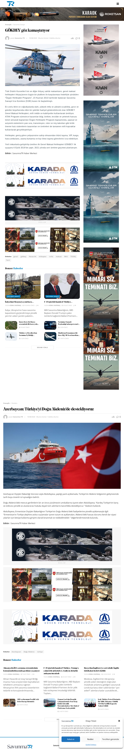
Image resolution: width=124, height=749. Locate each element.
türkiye (40, 652)
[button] (119, 721)
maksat (59, 256)
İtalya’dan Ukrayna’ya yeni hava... (19, 302)
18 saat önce (67, 305)
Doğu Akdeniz (29, 652)
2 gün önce (63, 327)
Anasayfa (8, 25)
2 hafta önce (23, 705)
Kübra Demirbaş (15, 305)
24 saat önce (66, 677)
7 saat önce (26, 674)
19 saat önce (24, 327)
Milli (66, 256)
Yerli (8, 260)
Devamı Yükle (42, 347)
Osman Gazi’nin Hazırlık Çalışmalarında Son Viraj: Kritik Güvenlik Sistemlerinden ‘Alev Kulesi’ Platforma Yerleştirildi (68, 704)
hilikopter (42, 256)
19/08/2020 (33, 38)
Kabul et (70, 739)
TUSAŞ (73, 256)
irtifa (51, 256)
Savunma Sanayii (19, 25)
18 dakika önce (29, 305)
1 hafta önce (64, 338)
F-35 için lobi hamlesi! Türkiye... (58, 302)
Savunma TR (20, 38)
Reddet (90, 739)
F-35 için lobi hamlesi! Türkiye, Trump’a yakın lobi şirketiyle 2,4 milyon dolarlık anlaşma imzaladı (61, 671)
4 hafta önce (104, 709)
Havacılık (32, 256)
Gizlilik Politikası (91, 745)
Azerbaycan (16, 652)
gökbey (23, 256)
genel (16, 256)
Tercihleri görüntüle (110, 739)
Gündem (14, 403)
